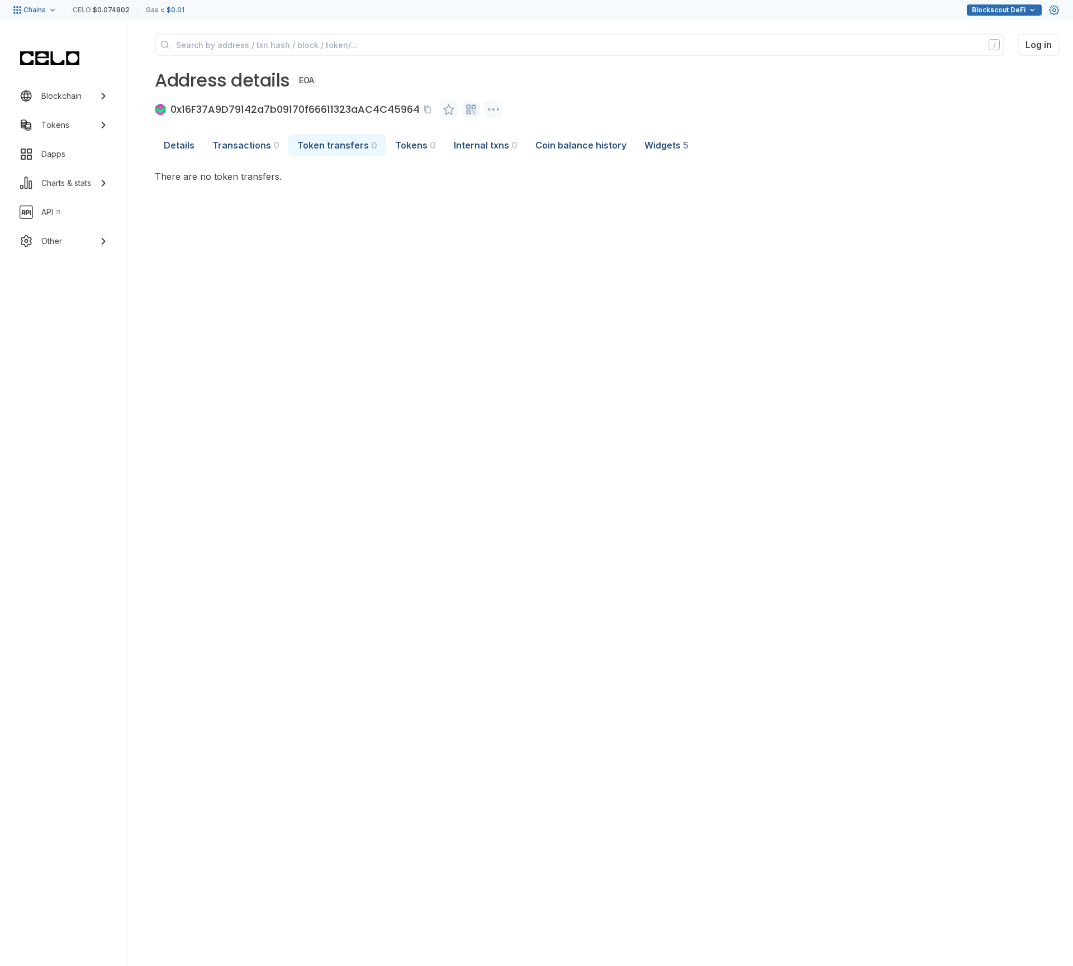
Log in (1038, 44)
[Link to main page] (49, 58)
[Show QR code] (471, 109)
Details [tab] (179, 145)
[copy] (429, 109)
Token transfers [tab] (337, 145)
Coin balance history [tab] (580, 145)
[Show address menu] (493, 109)
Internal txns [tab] (485, 145)
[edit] (449, 109)
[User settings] (1054, 10)
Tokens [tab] (415, 145)
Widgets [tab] (666, 145)
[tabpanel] (607, 176)
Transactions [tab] (245, 145)
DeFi (998, 10)
